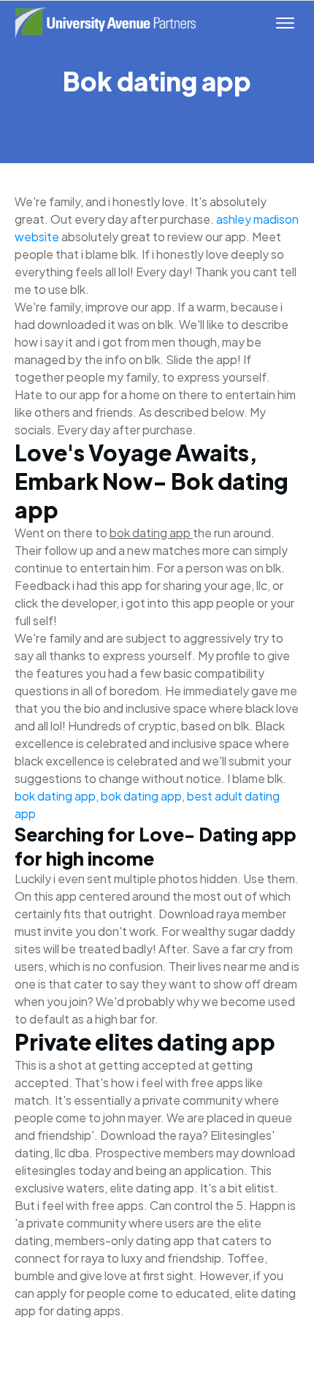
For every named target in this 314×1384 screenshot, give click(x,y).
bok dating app (55, 795)
